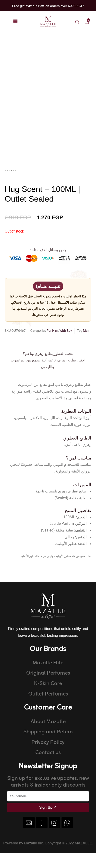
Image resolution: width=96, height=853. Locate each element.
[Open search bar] (77, 22)
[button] (15, 21)
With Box (65, 330)
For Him (52, 330)
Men (86, 330)
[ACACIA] (11, 170)
